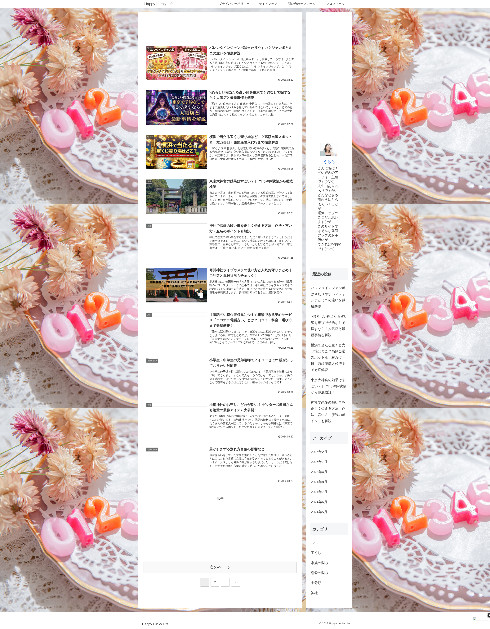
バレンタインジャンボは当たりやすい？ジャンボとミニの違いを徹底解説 (328, 297)
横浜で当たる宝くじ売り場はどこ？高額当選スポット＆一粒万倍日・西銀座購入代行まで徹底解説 (328, 357)
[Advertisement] (220, 28)
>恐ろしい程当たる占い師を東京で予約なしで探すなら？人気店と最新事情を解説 (329, 325)
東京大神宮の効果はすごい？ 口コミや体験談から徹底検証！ (328, 386)
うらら (329, 162)
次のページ (220, 567)
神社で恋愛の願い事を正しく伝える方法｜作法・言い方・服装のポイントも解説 (328, 411)
